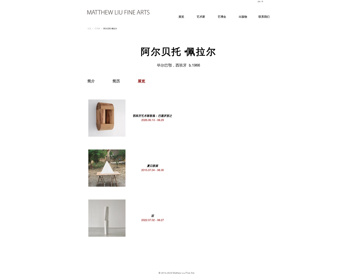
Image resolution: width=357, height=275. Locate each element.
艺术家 (97, 29)
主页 (89, 29)
